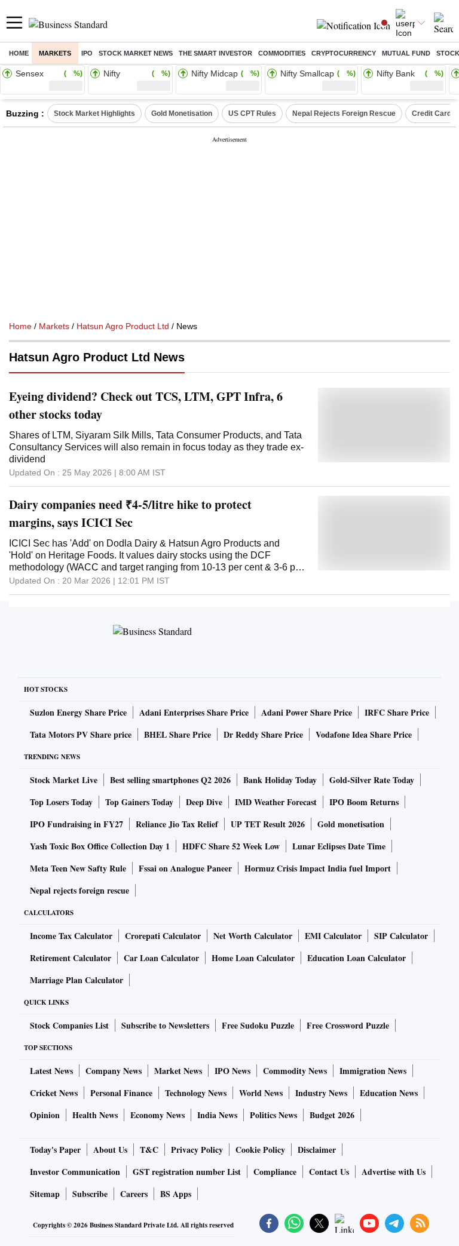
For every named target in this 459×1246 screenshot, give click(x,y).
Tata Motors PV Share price (80, 734)
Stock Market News (136, 53)
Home (19, 53)
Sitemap (45, 1193)
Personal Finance (121, 1093)
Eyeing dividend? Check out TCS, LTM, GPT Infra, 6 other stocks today (146, 405)
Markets (55, 53)
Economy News (157, 1115)
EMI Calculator (333, 935)
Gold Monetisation (181, 113)
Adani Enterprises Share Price (194, 712)
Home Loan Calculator (253, 958)
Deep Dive (204, 802)
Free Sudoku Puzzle (258, 1025)
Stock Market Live (63, 780)
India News (217, 1115)
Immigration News (372, 1070)
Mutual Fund (406, 53)
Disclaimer (317, 1149)
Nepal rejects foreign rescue (79, 890)
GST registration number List (187, 1171)
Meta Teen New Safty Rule (78, 868)
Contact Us (329, 1171)
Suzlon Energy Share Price (78, 712)
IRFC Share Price (397, 712)
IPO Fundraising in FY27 (76, 824)
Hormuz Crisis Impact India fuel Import (317, 868)
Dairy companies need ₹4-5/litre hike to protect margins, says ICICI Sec (130, 513)
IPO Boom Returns (364, 802)
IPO (87, 53)
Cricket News (54, 1093)
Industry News (321, 1093)
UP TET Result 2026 (268, 824)
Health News (95, 1115)
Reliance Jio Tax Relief (177, 824)
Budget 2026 (332, 1115)
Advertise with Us (394, 1171)
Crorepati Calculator (163, 935)
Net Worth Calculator (252, 935)
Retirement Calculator (70, 958)
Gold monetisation (350, 824)
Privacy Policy (197, 1149)
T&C (149, 1149)
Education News (389, 1093)
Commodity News (295, 1070)
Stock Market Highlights (94, 113)
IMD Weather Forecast (276, 802)
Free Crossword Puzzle (348, 1025)
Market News (178, 1070)
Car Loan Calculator (161, 958)
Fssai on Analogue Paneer (185, 868)
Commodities (281, 53)
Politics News (273, 1115)
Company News (113, 1070)
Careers (134, 1193)
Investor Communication (75, 1171)
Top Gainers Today (139, 802)
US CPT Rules (252, 113)
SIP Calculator (401, 935)
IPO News (232, 1070)
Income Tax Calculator (71, 935)
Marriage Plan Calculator (76, 980)
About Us (110, 1149)
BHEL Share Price (177, 734)
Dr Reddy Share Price (263, 734)
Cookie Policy (260, 1149)
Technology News (196, 1093)
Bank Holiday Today (280, 780)
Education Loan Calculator (356, 958)
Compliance (274, 1171)
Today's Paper (55, 1149)
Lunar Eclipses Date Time (338, 846)
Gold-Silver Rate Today (371, 780)
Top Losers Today (61, 802)
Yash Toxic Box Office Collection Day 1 (100, 846)
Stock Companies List (69, 1025)
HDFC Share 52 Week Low (231, 846)
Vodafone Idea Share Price (364, 734)
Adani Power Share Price (306, 712)
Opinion (45, 1115)
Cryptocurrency (343, 53)
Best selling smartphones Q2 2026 (170, 780)
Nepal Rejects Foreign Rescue (344, 113)
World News (261, 1093)
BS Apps (175, 1193)
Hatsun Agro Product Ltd (122, 326)
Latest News (51, 1070)
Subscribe (90, 1193)
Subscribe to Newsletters (165, 1025)
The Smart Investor (215, 53)
